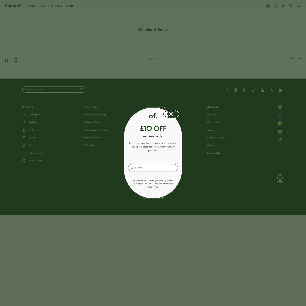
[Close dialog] (171, 114)
